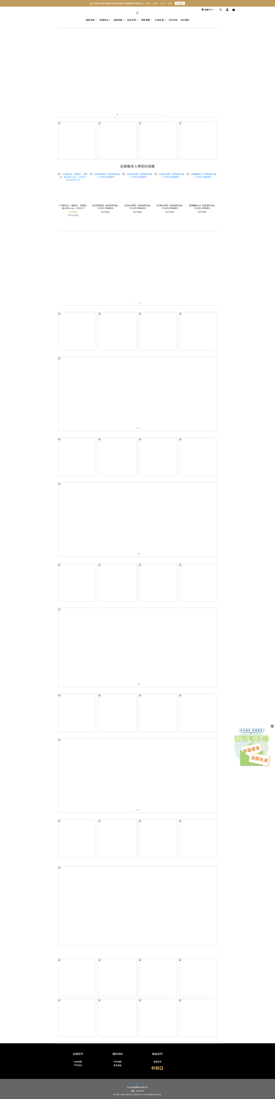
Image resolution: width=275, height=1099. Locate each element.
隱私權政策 (141, 1083)
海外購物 (184, 19)
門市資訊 (78, 1065)
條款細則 (132, 1083)
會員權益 (118, 1065)
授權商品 (104, 19)
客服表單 (157, 1061)
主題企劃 (159, 19)
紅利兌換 (173, 19)
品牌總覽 (117, 19)
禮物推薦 (145, 19)
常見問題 (118, 1061)
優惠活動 (90, 19)
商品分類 (131, 19)
